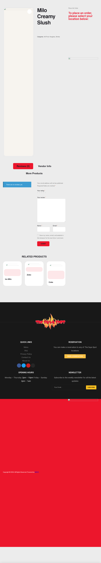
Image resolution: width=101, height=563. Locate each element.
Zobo (29, 275)
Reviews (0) (23, 166)
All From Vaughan (49, 37)
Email (55, 226)
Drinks (58, 37)
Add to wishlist (17, 264)
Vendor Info (44, 166)
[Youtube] (28, 365)
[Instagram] (33, 365)
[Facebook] (19, 365)
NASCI (37, 472)
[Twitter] (24, 365)
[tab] (23, 166)
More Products (34, 173)
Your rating (41, 191)
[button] (75, 356)
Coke (51, 282)
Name (39, 226)
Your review (41, 197)
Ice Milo (8, 279)
